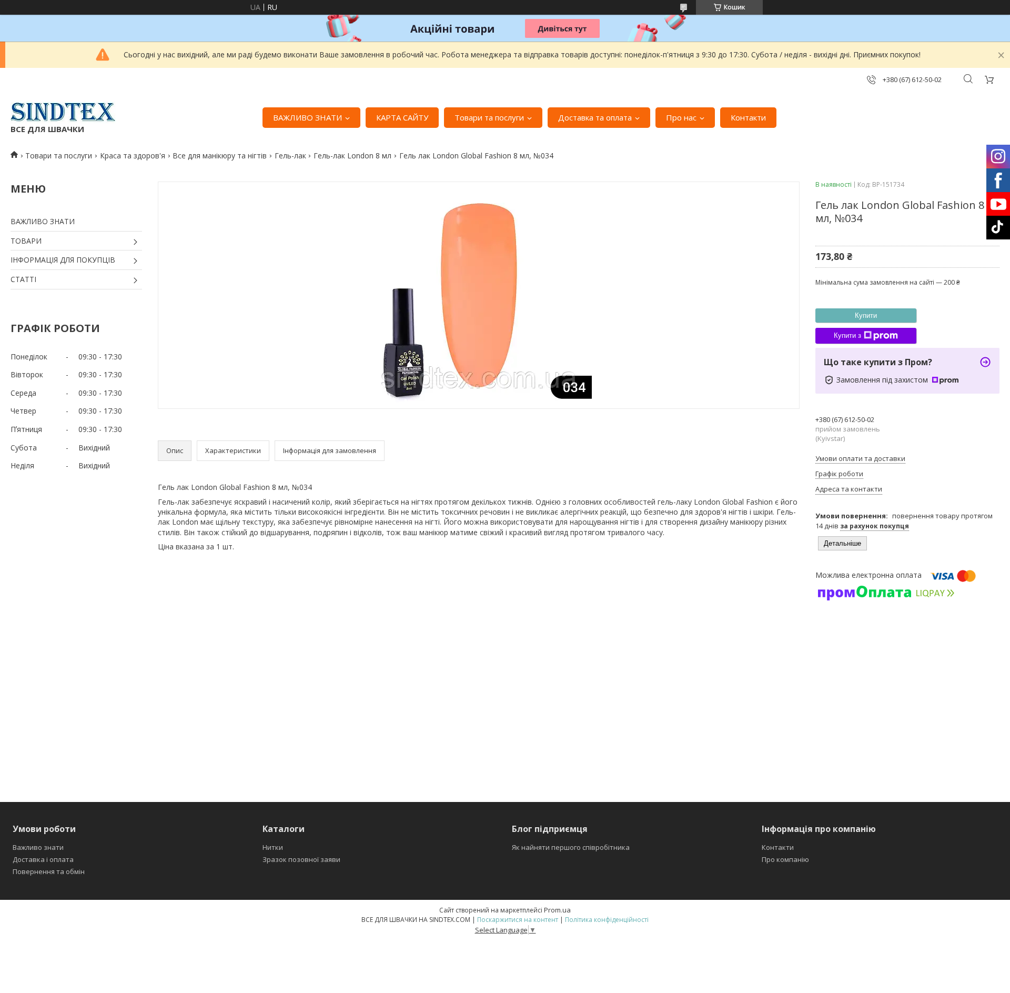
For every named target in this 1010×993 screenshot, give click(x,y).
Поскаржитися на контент (517, 919)
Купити (866, 315)
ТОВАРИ (26, 241)
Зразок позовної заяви (301, 859)
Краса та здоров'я (132, 156)
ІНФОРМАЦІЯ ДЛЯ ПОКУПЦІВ (63, 260)
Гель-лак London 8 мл (352, 156)
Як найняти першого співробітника (571, 847)
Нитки (272, 847)
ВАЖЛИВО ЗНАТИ (307, 117)
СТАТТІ (23, 279)
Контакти (748, 117)
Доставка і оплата (43, 859)
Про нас (681, 117)
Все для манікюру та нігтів (220, 156)
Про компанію (785, 859)
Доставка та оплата (595, 117)
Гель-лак (290, 156)
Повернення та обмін (49, 871)
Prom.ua (557, 910)
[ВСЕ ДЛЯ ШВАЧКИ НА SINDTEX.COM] (63, 112)
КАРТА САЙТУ (402, 117)
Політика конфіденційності (607, 919)
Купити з (847, 335)
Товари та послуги (489, 117)
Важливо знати (38, 847)
